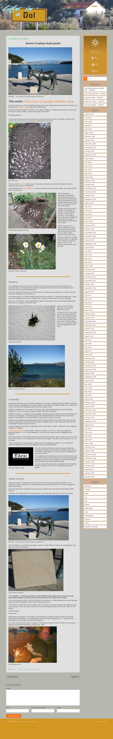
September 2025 (90, 155)
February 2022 (90, 314)
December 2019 (90, 410)
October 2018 (89, 462)
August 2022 (89, 292)
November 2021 (90, 325)
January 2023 (89, 273)
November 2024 (90, 192)
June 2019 (88, 432)
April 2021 (88, 351)
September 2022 (90, 288)
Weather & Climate (91, 527)
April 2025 (88, 173)
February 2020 (90, 403)
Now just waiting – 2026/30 (94, 105)
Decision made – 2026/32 (94, 97)
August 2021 (89, 336)
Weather (60, 101)
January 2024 (89, 229)
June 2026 (88, 122)
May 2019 (88, 436)
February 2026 (90, 136)
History (87, 504)
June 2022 (88, 299)
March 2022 (89, 310)
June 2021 (88, 343)
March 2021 (89, 355)
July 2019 (88, 429)
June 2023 (88, 255)
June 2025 (88, 166)
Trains (87, 523)
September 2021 (90, 332)
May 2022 (88, 303)
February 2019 (90, 447)
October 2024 (89, 195)
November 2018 (90, 458)
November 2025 (90, 147)
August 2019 (89, 425)
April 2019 (88, 440)
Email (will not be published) (38, 707)
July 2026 (88, 118)
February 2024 (90, 225)
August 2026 (89, 114)
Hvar (15, 669)
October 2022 (89, 284)
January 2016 (89, 473)
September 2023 (90, 244)
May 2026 (88, 125)
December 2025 (90, 144)
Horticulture (31, 101)
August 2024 (89, 203)
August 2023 (89, 247)
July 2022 (88, 295)
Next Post (75, 677)
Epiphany (21, 107)
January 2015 (89, 477)
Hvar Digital (8, 6)
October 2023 (89, 240)
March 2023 (89, 266)
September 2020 (90, 377)
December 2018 (90, 454)
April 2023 (88, 262)
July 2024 (88, 207)
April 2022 (88, 306)
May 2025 (88, 170)
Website (59, 707)
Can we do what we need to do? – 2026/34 (94, 89)
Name (7, 707)
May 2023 (88, 258)
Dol (86, 501)
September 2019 (90, 421)
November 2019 (90, 414)
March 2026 (89, 133)
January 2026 (89, 140)
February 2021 (90, 358)
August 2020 (89, 380)
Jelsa (70, 101)
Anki (60, 443)
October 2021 (89, 329)
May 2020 (88, 392)
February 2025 (90, 181)
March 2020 (89, 399)
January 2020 (89, 406)
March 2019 (89, 443)
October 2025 (89, 151)
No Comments (25, 38)
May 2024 (88, 214)
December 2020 (90, 366)
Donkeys (21, 669)
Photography (89, 516)
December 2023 (90, 232)
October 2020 (89, 373)
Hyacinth (22, 184)
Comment (8, 688)
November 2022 (90, 281)
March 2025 (89, 177)
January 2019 (89, 451)
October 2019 (89, 417)
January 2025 (89, 184)
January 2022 (89, 318)
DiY (86, 497)
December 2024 (90, 188)
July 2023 (88, 251)
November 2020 (90, 369)
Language (46, 101)
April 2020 (88, 395)
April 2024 (88, 218)
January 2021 (89, 362)
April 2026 (88, 129)
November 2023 (90, 236)
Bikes (86, 493)
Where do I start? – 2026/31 (94, 101)
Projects (87, 519)
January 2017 (89, 469)
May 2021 (88, 347)
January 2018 (89, 466)
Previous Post (12, 677)
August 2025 (89, 158)
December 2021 (90, 321)
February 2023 (90, 269)
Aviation (87, 490)
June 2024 (88, 210)
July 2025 (88, 162)
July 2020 (88, 384)
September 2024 (90, 199)
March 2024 (89, 221)
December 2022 (90, 277)
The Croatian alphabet (16, 431)
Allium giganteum (29, 188)
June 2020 (88, 388)
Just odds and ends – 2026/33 (95, 94)
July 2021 (88, 340)
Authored (88, 486)
